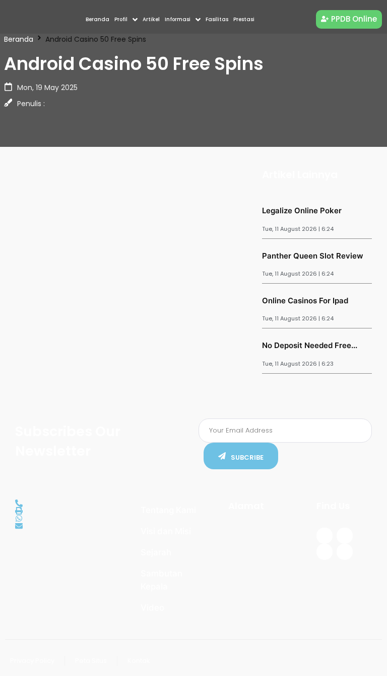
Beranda (18, 39)
